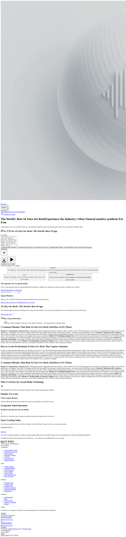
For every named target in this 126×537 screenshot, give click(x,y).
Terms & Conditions (10, 502)
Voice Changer (8, 471)
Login (5, 214)
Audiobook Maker (9, 468)
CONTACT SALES (29, 302)
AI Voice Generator (10, 488)
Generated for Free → (7, 427)
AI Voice (7, 457)
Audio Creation (8, 466)
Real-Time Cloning (10, 455)
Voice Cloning (8, 453)
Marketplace (8, 212)
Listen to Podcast (17, 212)
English (3, 513)
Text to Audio (8, 473)
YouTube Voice (8, 483)
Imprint (6, 504)
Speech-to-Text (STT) (10, 452)
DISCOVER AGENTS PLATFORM (12, 302)
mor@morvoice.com (14, 529)
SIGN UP (19, 290)
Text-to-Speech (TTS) (10, 450)
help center (28, 529)
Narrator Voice (8, 484)
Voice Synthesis (9, 458)
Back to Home (11, 214)
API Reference (8, 497)
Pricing (3, 212)
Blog (23, 212)
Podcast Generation (10, 489)
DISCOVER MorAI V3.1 (8, 290)
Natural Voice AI (9, 460)
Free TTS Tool (8, 476)
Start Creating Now (6, 314)
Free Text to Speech (10, 475)
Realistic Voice (8, 486)
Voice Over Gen (9, 470)
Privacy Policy (8, 500)
